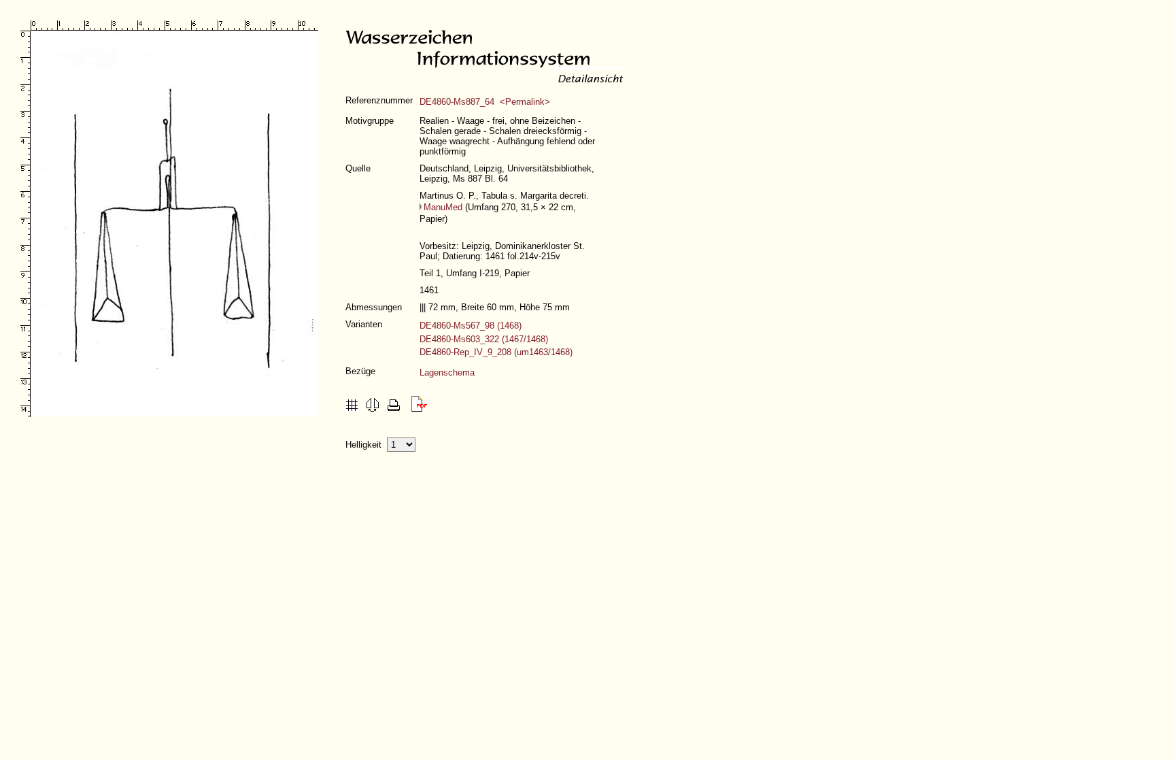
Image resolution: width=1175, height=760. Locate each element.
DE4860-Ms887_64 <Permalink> (485, 102)
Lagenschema (447, 372)
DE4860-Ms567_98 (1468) (471, 325)
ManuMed (443, 207)
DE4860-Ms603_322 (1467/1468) (484, 339)
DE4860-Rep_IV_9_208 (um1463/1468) (496, 352)
